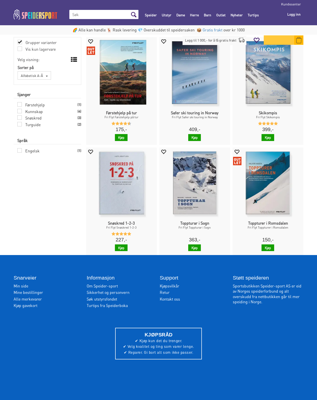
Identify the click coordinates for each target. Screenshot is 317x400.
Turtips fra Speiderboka (107, 305)
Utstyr (166, 15)
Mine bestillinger (28, 292)
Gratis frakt (212, 29)
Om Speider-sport (102, 285)
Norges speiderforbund (258, 291)
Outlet (221, 15)
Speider (151, 15)
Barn (207, 15)
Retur (165, 292)
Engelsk (32, 150)
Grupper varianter (41, 42)
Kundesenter (291, 4)
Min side (21, 285)
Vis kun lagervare (40, 49)
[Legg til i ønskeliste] (90, 41)
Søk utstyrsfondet (102, 299)
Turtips (253, 15)
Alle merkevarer (28, 299)
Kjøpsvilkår (169, 285)
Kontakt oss (170, 299)
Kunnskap (33, 111)
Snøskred (33, 117)
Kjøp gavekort (25, 305)
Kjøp (121, 137)
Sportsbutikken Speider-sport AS (262, 285)
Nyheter (237, 15)
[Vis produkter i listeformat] (73, 59)
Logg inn (294, 14)
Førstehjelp (34, 104)
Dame (180, 15)
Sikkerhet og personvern (108, 292)
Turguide (32, 124)
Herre (194, 15)
